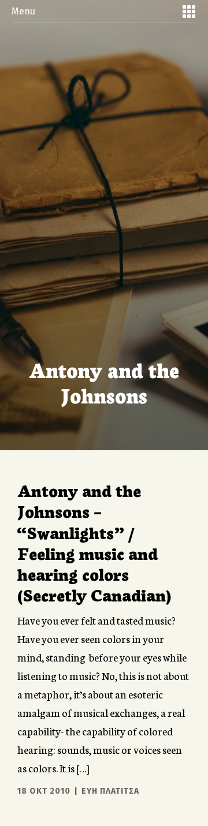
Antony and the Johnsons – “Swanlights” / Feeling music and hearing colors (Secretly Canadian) (94, 541)
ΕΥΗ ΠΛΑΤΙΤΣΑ (110, 791)
